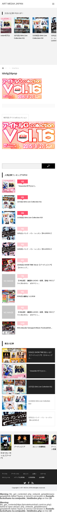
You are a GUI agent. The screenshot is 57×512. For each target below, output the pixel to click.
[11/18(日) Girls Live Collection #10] (8, 217)
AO (28, 31)
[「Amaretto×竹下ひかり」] (8, 186)
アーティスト (15, 473)
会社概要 (41, 477)
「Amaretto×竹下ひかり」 (26, 186)
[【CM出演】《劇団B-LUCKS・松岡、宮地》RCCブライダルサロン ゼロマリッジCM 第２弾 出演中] (8, 280)
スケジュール (6, 477)
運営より (28, 442)
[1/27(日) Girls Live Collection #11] (8, 201)
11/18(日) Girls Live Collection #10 (28, 37)
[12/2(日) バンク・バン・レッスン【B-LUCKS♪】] (8, 249)
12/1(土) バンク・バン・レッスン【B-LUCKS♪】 (46, 38)
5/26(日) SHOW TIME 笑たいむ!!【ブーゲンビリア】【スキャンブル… (40, 355)
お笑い (10, 442)
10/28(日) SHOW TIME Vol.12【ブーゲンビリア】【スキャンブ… (35, 266)
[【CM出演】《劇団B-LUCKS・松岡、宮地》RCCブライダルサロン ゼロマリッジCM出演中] (8, 312)
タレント (25, 473)
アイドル (4, 473)
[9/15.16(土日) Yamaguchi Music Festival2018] (8, 327)
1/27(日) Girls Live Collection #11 (8, 37)
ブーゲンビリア (7, 447)
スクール (43, 473)
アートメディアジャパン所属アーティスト (47, 448)
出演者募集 (31, 477)
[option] (10, 28)
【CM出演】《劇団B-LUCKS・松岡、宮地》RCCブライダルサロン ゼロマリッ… (35, 282)
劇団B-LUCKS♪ (47, 31)
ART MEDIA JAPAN (26, 487)
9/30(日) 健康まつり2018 (26, 296)
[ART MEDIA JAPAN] (12, 3)
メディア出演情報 (19, 477)
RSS (32, 482)
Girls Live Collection (10, 31)
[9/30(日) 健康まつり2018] (8, 296)
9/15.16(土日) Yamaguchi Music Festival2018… (34, 328)
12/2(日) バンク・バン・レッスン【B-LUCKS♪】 (34, 249)
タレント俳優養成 (27, 447)
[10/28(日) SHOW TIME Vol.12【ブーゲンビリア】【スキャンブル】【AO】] (8, 264)
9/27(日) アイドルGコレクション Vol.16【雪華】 (15, 119)
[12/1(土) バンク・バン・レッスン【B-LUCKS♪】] (8, 233)
